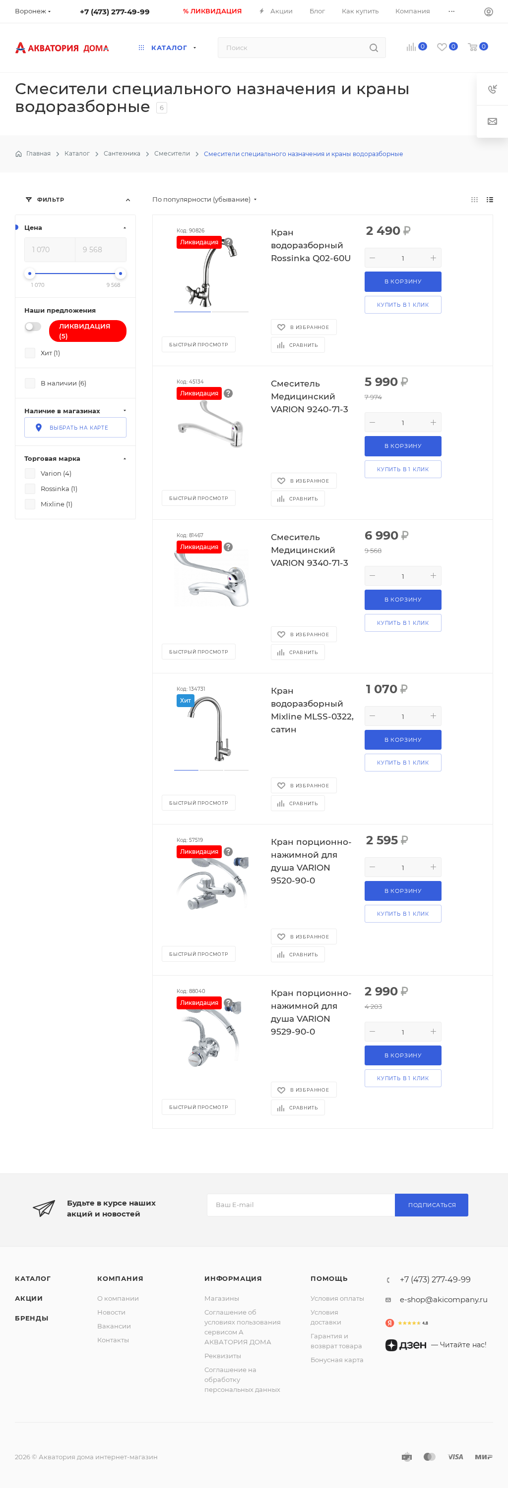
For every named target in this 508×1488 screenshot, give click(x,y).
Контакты (113, 1340)
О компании (118, 1298)
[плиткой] (474, 199)
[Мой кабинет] (488, 13)
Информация (233, 1278)
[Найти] (374, 47)
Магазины (221, 1298)
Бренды (32, 1318)
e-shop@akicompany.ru (444, 1299)
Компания (120, 1278)
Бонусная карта (337, 1360)
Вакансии (114, 1326)
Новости (111, 1312)
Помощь (329, 1278)
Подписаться (432, 1205)
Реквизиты (222, 1356)
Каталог (33, 1278)
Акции (29, 1298)
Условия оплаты (337, 1298)
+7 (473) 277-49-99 (115, 11)
